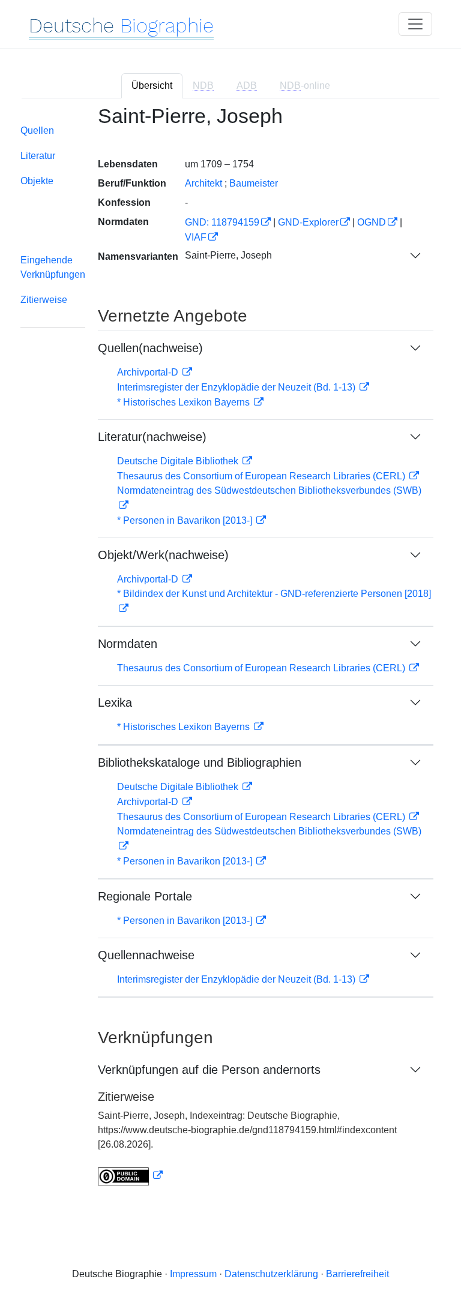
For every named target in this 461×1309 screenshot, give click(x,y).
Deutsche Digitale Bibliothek (179, 461)
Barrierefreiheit (357, 1274)
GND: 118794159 (222, 222)
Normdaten (127, 643)
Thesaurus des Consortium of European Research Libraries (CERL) (262, 476)
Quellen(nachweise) (150, 348)
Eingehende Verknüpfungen (52, 267)
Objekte (36, 181)
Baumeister (253, 183)
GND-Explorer (308, 222)
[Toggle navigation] (415, 24)
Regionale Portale (145, 896)
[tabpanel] (230, 653)
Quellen (37, 130)
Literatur (37, 156)
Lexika (115, 702)
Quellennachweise (146, 955)
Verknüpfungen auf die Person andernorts (209, 1069)
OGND (371, 222)
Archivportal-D (149, 372)
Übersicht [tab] (151, 85)
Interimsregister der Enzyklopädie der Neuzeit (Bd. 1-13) (237, 387)
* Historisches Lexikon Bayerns (184, 402)
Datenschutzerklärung (271, 1274)
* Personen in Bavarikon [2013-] (186, 520)
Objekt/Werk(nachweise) (163, 555)
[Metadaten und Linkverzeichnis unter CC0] (130, 1175)
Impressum (193, 1274)
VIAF (195, 237)
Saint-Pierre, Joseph (228, 255)
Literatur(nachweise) (152, 436)
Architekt (203, 183)
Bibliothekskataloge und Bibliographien (199, 762)
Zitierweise (43, 300)
